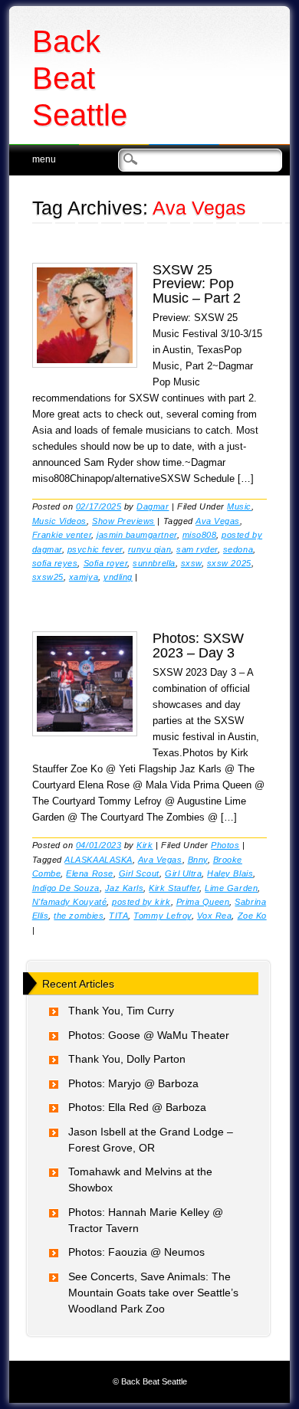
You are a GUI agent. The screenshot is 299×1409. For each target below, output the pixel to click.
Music (239, 506)
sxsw (191, 563)
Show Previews (123, 521)
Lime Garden (231, 888)
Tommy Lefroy (162, 915)
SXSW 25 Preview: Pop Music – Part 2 (197, 283)
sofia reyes (55, 563)
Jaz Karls (124, 888)
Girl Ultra (183, 873)
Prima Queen (203, 901)
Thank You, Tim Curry (121, 1010)
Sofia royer (106, 563)
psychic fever (95, 549)
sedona (238, 549)
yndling (118, 577)
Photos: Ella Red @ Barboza (137, 1107)
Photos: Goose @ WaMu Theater (148, 1035)
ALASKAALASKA (98, 859)
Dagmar (152, 506)
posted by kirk (141, 901)
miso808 (199, 534)
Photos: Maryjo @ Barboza (133, 1083)
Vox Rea (214, 915)
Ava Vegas (218, 521)
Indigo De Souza (66, 888)
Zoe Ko (252, 915)
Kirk (144, 845)
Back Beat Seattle (79, 78)
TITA (118, 915)
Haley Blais (230, 873)
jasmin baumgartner (136, 534)
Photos (225, 845)
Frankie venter (61, 534)
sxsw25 (48, 577)
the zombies (79, 915)
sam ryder (197, 549)
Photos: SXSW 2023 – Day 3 (198, 645)
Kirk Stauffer (174, 888)
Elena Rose (89, 873)
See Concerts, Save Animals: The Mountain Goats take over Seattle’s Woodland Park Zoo (153, 1292)
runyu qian (149, 549)
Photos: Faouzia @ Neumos (136, 1252)
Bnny (198, 859)
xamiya (83, 577)
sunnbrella (154, 563)
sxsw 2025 (229, 563)
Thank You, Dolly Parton (127, 1059)
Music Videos (59, 521)
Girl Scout (139, 873)
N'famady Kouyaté (69, 901)
